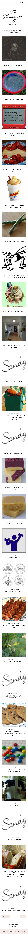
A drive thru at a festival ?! (14, 697)
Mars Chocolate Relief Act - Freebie (14, 770)
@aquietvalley (14, 926)
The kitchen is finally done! (14, 346)
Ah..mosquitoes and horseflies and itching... (14, 276)
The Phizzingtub (14, 17)
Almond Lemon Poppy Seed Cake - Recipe (14, 876)
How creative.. (14, 806)
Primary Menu (1, 2)
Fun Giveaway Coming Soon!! (14, 134)
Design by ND (21, 931)
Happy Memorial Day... (14, 311)
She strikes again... (14, 381)
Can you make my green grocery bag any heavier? (14, 417)
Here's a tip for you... (14, 453)
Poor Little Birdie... (14, 65)
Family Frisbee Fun (14, 99)
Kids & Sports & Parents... (14, 911)
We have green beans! (14, 241)
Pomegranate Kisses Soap (14, 488)
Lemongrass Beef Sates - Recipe (14, 627)
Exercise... (14, 558)
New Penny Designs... (14, 592)
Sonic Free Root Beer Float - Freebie (14, 206)
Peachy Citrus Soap (14, 523)
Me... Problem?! (14, 840)
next (23, 916)
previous (5, 916)
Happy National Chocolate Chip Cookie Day (14, 733)
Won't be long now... (14, 662)
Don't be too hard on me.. (14, 170)
